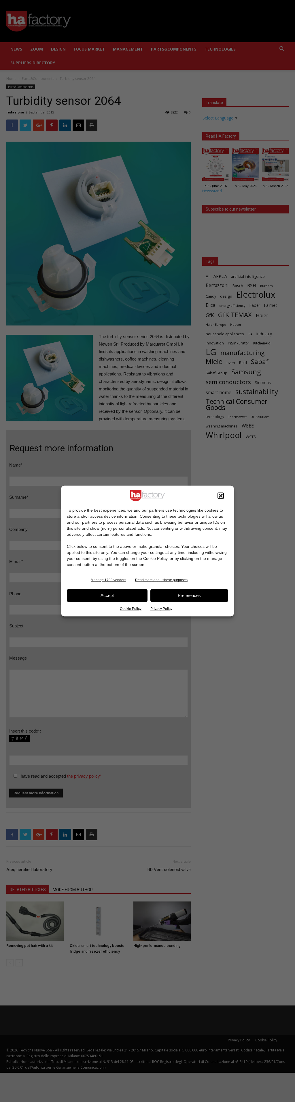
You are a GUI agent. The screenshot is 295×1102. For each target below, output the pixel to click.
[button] (221, 495)
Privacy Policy (161, 608)
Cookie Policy (130, 608)
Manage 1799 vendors (108, 580)
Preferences (189, 595)
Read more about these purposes (161, 580)
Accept (107, 595)
